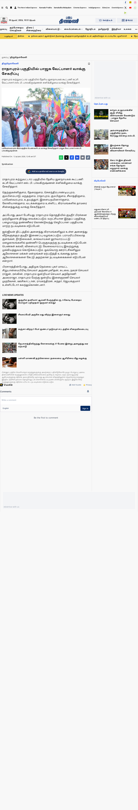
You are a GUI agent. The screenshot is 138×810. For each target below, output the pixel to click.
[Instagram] (135, 2)
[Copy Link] (88, 157)
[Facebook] (125, 2)
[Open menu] (2, 7)
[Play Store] (125, 12)
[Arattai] (130, 2)
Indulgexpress (94, 8)
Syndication (7, 164)
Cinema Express (80, 8)
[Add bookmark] (89, 64)
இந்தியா (116, 29)
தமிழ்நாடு (103, 29)
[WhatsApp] (135, 7)
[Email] (82, 157)
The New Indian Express (27, 8)
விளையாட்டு (53, 29)
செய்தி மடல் (107, 20)
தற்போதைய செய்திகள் (17, 29)
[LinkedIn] (77, 157)
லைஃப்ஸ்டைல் (72, 29)
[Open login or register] (15, 8)
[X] (125, 7)
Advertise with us (102, 97)
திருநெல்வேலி (10, 64)
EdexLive (106, 8)
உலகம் (127, 29)
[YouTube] (130, 7)
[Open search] (7, 8)
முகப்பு (3, 29)
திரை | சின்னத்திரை (33, 29)
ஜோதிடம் (90, 29)
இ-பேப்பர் (129, 20)
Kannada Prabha (45, 8)
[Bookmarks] (11, 8)
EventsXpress (117, 8)
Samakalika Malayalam (62, 8)
